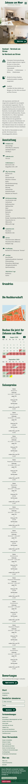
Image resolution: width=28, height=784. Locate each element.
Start (4, 690)
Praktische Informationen (9, 754)
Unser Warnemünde (10, 737)
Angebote (4, 695)
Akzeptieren (6, 781)
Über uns (5, 758)
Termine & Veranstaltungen (10, 750)
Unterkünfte (5, 693)
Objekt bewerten (9, 682)
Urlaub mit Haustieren (8, 729)
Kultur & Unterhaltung (8, 748)
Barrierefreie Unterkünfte (9, 731)
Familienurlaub (6, 733)
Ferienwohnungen (9, 714)
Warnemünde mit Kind (8, 746)
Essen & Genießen (7, 740)
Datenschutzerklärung (9, 778)
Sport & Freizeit (6, 744)
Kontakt (4, 764)
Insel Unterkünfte (7, 762)
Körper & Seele (6, 742)
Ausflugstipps (6, 752)
